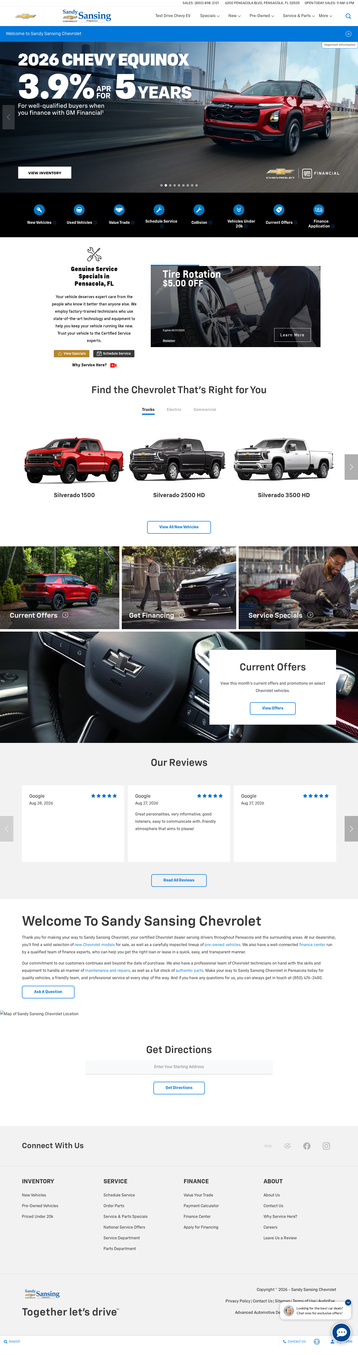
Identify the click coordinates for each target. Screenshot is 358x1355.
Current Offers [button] (279, 223)
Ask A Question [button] (48, 992)
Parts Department (120, 1249)
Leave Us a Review (280, 1238)
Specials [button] (208, 17)
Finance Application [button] (319, 224)
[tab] (148, 410)
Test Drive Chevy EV (172, 16)
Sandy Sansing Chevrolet (313, 1290)
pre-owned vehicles (222, 945)
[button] (348, 16)
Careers (270, 1228)
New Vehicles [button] (39, 223)
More (324, 17)
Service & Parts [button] (297, 17)
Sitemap (282, 1301)
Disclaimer (169, 340)
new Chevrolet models (95, 945)
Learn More (292, 334)
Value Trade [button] (120, 223)
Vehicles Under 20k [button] (241, 224)
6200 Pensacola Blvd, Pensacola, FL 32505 (262, 3)
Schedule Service (117, 353)
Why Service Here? (280, 1217)
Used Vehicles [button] (80, 223)
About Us (272, 1195)
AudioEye (326, 1301)
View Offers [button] (272, 709)
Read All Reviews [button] (179, 880)
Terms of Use (304, 1301)
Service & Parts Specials (126, 1217)
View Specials (75, 353)
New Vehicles (34, 1195)
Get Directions (179, 1088)
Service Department (122, 1238)
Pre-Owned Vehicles (40, 1206)
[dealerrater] (287, 1146)
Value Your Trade (198, 1195)
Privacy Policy (238, 1301)
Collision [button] (199, 223)
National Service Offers (124, 1228)
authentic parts (189, 971)
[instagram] (326, 1146)
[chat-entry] (341, 1332)
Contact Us (273, 1206)
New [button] (233, 17)
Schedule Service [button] (161, 222)
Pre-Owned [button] (259, 17)
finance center (312, 945)
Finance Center (197, 1217)
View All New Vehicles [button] (179, 527)
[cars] (268, 1146)
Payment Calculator (201, 1206)
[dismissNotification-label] (348, 1302)
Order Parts (114, 1206)
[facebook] (306, 1146)
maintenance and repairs (107, 971)
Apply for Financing (201, 1228)
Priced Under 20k (37, 1217)
